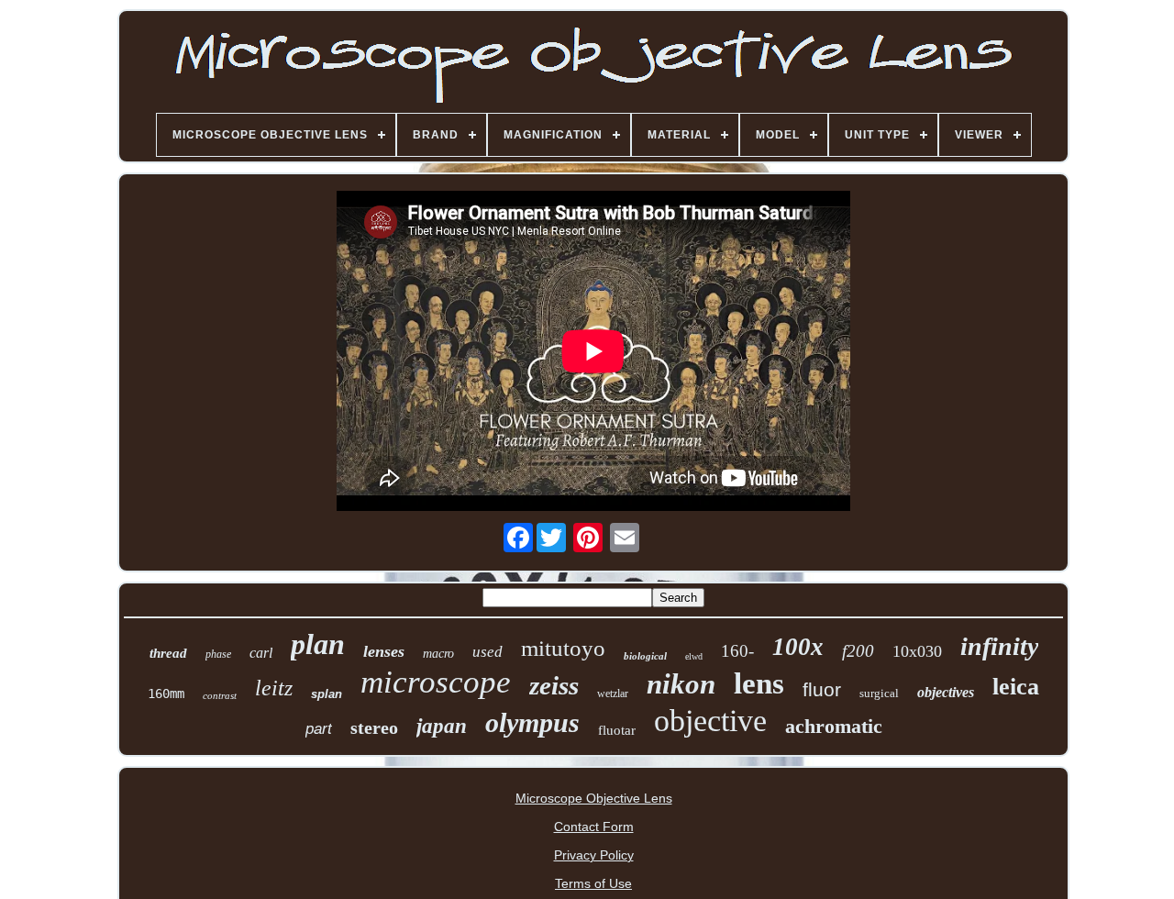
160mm (166, 693)
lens (759, 683)
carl (260, 652)
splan (326, 694)
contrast (220, 695)
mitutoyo (563, 648)
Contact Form (594, 826)
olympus (532, 722)
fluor (822, 689)
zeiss (554, 685)
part (318, 729)
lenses (383, 651)
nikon (681, 684)
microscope (435, 682)
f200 (858, 650)
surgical (879, 693)
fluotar (617, 730)
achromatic (833, 726)
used (487, 651)
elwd (694, 656)
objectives (945, 692)
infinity (999, 646)
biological (645, 655)
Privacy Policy (594, 855)
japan (441, 726)
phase (218, 654)
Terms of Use (593, 883)
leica (1015, 686)
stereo (374, 727)
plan (318, 643)
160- (737, 650)
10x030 (917, 651)
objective (710, 721)
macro (438, 653)
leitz (274, 688)
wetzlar (612, 693)
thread (168, 653)
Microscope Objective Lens (593, 798)
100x (798, 646)
